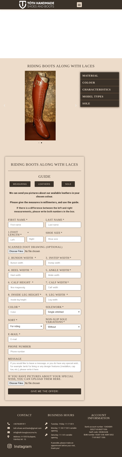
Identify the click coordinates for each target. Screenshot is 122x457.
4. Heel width (19, 270)
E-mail (13, 334)
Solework (54, 307)
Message (15, 358)
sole (86, 103)
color (13, 307)
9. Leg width (56, 294)
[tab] (99, 75)
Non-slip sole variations (56, 320)
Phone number (19, 346)
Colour (88, 82)
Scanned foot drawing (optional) (35, 247)
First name (16, 219)
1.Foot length (14, 233)
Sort (11, 320)
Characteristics (96, 89)
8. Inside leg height (23, 294)
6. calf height (19, 282)
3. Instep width (57, 257)
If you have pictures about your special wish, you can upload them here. (40, 377)
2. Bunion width (21, 257)
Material (90, 75)
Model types (92, 96)
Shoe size (53, 232)
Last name (54, 219)
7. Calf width (56, 282)
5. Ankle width (57, 270)
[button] (79, 4)
